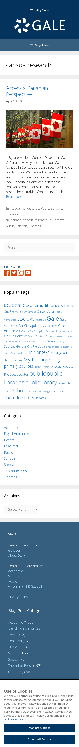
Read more (14, 196)
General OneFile (26, 346)
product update (62, 366)
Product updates (16, 374)
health (51, 346)
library (18, 360)
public (10, 226)
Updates (12, 214)
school (7, 391)
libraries (9, 360)
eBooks (26, 318)
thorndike (56, 391)
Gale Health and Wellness (59, 331)
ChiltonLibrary (46, 311)
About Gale (16, 555)
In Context (56, 220)
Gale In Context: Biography (42, 336)
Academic (18, 208)
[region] (39, 713)
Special (9, 464)
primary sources (18, 366)
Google (42, 346)
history (24, 352)
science (34, 391)
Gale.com (15, 550)
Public (45, 208)
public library (41, 382)
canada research (35, 220)
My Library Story (42, 359)
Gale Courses (49, 326)
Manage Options (39, 728)
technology (44, 391)
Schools (56, 208)
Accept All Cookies (39, 739)
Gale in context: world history (31, 341)
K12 (52, 352)
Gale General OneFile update (30, 331)
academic (14, 305)
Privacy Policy (18, 596)
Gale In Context (15, 336)
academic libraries (43, 305)
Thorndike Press (19, 397)
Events (9, 440)
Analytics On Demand (25, 311)
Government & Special (25, 586)
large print (62, 352)
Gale (53, 318)
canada (16, 220)
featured (40, 319)
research (64, 383)
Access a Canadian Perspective (27, 91)
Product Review (42, 366)
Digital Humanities (17, 433)
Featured (32, 208)
